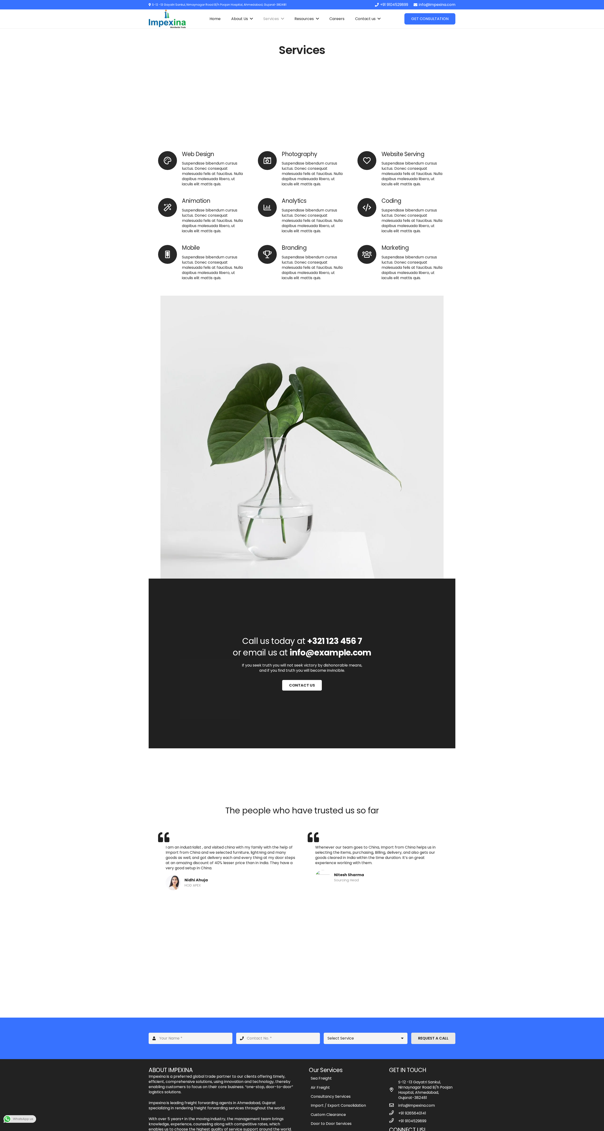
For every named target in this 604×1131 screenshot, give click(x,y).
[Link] (167, 18)
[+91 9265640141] (393, 1113)
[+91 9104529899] (393, 1121)
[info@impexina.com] (393, 1105)
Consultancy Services (331, 1096)
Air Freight (320, 1087)
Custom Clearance (328, 1114)
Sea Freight (321, 1078)
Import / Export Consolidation (338, 1105)
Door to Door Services (331, 1123)
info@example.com (330, 652)
